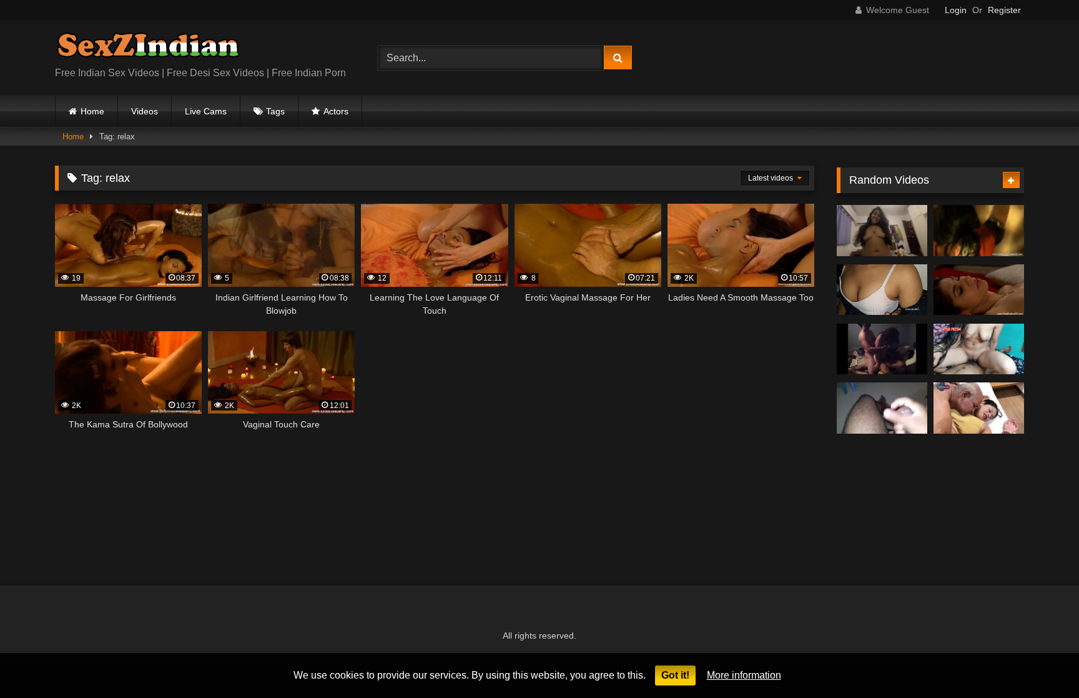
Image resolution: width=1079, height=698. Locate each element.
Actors (335, 111)
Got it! (675, 675)
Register (1004, 10)
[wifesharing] (882, 349)
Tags (275, 111)
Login (956, 10)
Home (92, 111)
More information (744, 675)
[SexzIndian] (148, 48)
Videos (144, 111)
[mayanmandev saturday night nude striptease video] (882, 408)
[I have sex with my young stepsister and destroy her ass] (882, 230)
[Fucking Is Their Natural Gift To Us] (979, 290)
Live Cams (206, 111)
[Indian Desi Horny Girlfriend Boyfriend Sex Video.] (882, 290)
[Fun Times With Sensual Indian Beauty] (979, 230)
